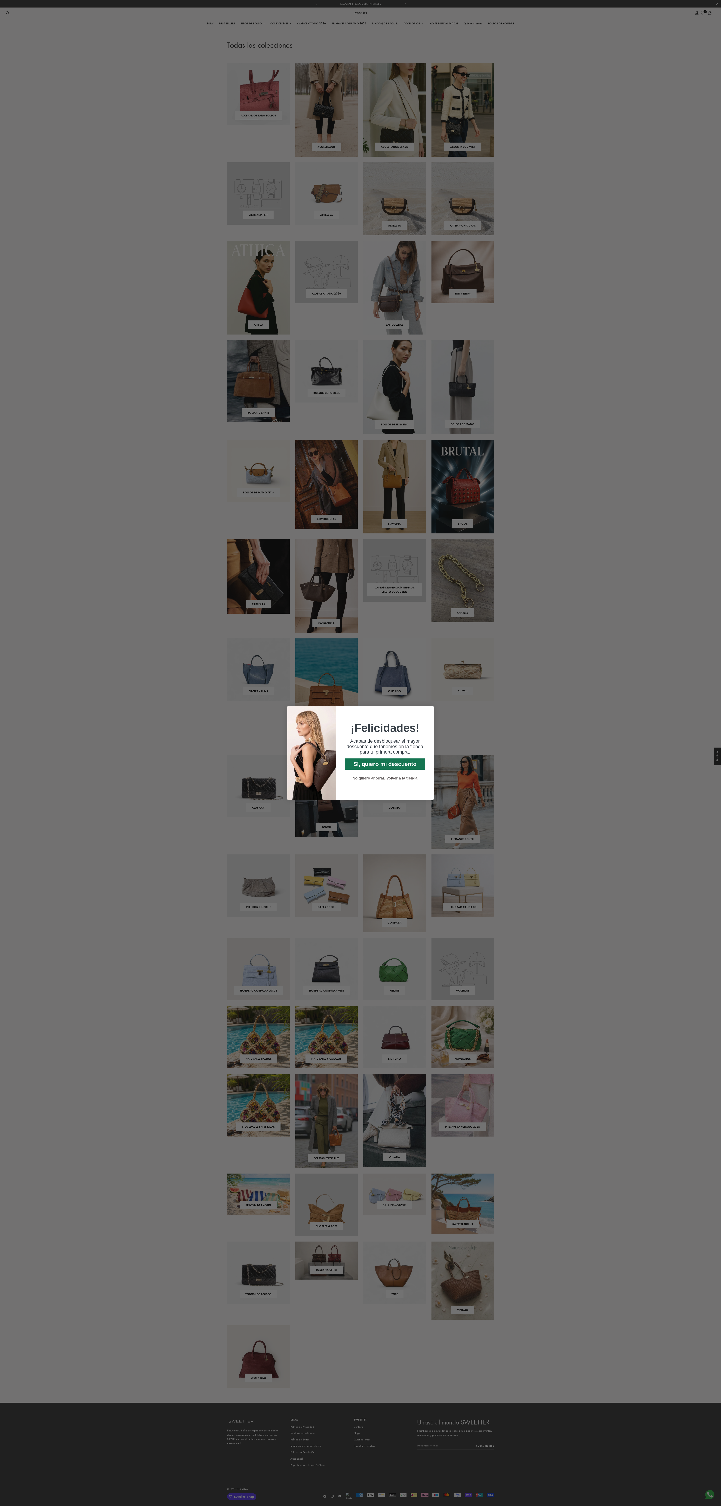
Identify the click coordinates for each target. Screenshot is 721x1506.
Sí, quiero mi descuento (384, 764)
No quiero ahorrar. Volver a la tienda (385, 778)
